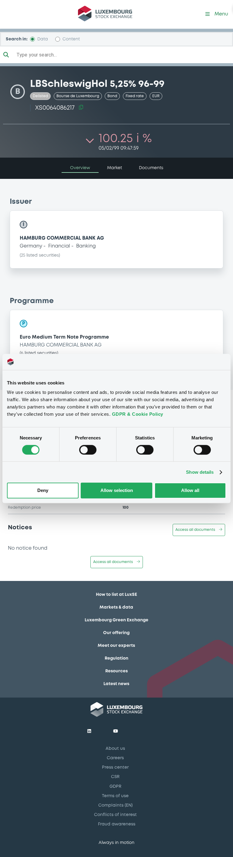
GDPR (115, 786)
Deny (42, 490)
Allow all (190, 490)
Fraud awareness (116, 824)
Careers (115, 758)
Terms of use (115, 796)
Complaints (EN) (115, 805)
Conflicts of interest (115, 815)
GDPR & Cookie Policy (137, 414)
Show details (200, 472)
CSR (115, 777)
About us (115, 748)
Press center (115, 767)
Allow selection (116, 490)
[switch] (87, 450)
